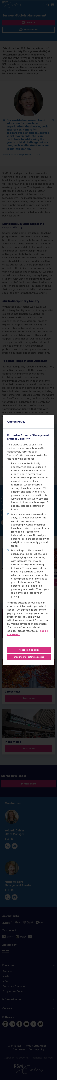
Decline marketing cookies (29, 656)
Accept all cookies (29, 649)
